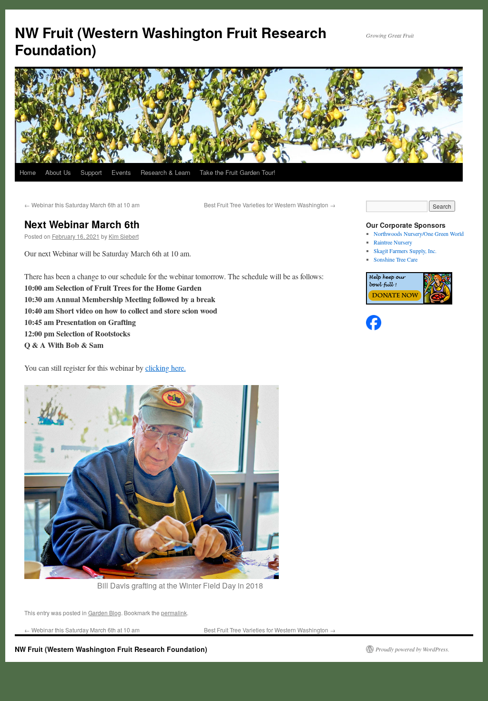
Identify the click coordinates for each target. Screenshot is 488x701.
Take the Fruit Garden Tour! (237, 172)
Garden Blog (104, 613)
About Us (58, 172)
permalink (174, 613)
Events (121, 172)
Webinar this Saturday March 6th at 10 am (82, 205)
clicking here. (165, 368)
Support (91, 172)
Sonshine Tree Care (395, 259)
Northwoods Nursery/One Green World (419, 233)
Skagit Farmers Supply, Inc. (405, 250)
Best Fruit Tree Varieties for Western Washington (270, 205)
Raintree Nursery (393, 242)
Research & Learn (165, 172)
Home (28, 172)
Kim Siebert (124, 236)
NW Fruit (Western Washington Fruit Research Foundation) (170, 41)
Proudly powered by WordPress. (412, 649)
